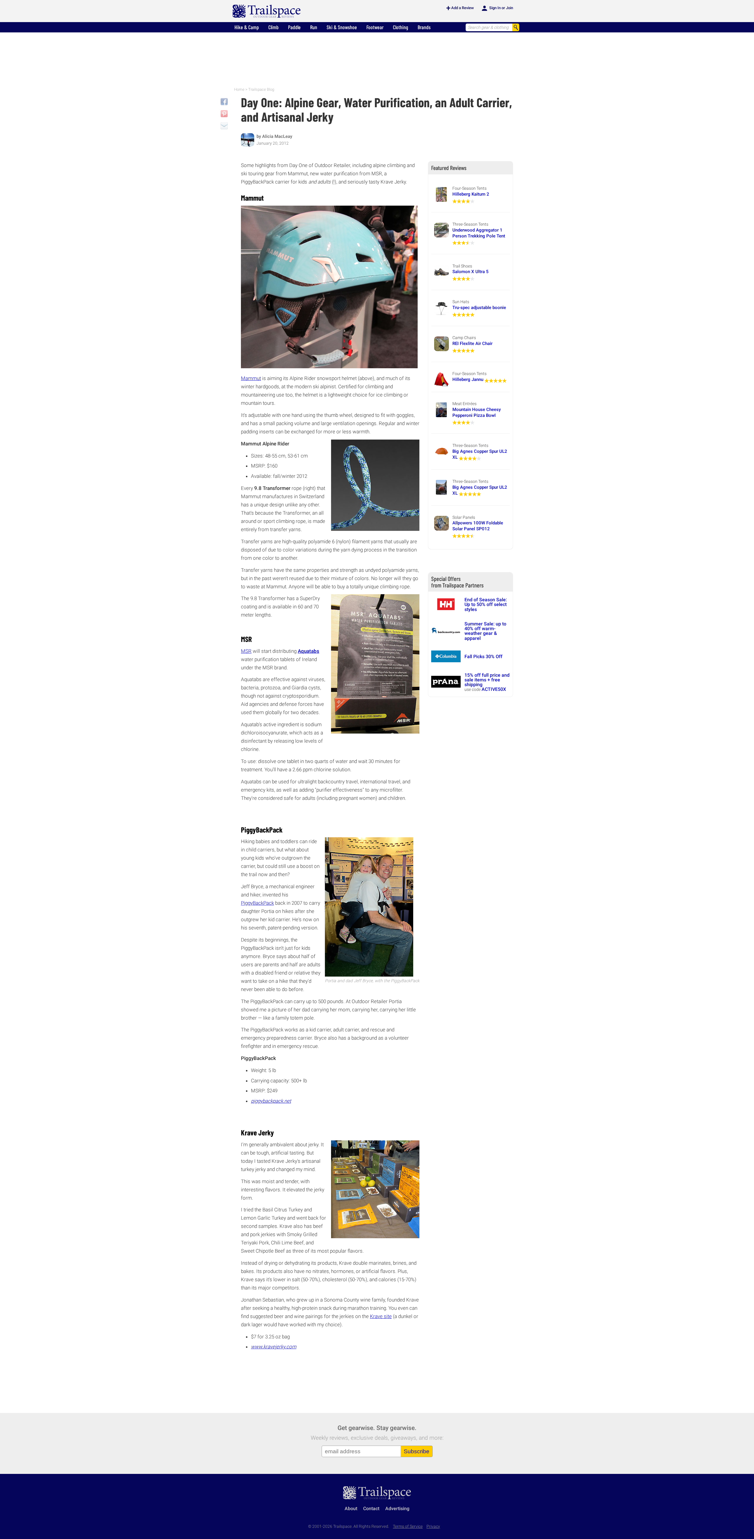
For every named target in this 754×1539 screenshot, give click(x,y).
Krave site (381, 1316)
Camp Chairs (464, 337)
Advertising (397, 1508)
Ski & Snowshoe (342, 27)
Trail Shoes (462, 266)
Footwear (374, 27)
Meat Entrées (464, 403)
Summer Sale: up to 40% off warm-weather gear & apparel (485, 631)
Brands (424, 27)
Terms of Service (408, 1526)
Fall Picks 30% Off (483, 656)
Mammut (251, 378)
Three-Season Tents (470, 224)
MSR (246, 651)
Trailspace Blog (261, 89)
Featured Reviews (449, 167)
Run (313, 27)
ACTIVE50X (494, 689)
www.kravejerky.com (273, 1347)
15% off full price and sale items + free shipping (487, 680)
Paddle (294, 27)
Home (239, 89)
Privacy (433, 1526)
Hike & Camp (246, 27)
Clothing (400, 27)
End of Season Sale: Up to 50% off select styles (485, 604)
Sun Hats (460, 301)
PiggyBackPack (257, 903)
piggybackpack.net (271, 1101)
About (351, 1508)
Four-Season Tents (469, 188)
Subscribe (416, 1451)
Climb (273, 27)
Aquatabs (308, 651)
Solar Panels (463, 517)
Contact (371, 1508)
